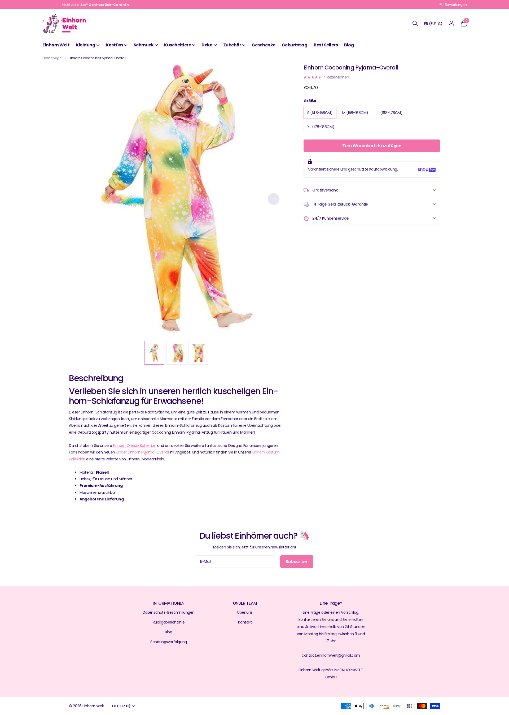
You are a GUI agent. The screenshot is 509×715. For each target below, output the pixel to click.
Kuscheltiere (177, 45)
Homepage (52, 57)
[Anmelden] (451, 23)
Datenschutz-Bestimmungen (169, 612)
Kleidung (85, 45)
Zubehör (232, 45)
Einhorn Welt (55, 45)
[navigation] (154, 353)
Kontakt (245, 622)
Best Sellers (326, 45)
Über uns (245, 612)
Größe (310, 100)
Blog (349, 45)
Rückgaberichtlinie (169, 622)
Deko (206, 45)
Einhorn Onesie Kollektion (134, 445)
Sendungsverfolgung (168, 641)
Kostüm (114, 45)
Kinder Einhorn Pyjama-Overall (142, 452)
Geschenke (263, 45)
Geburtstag (294, 45)
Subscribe (297, 562)
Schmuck (144, 45)
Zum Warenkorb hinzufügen (371, 146)
